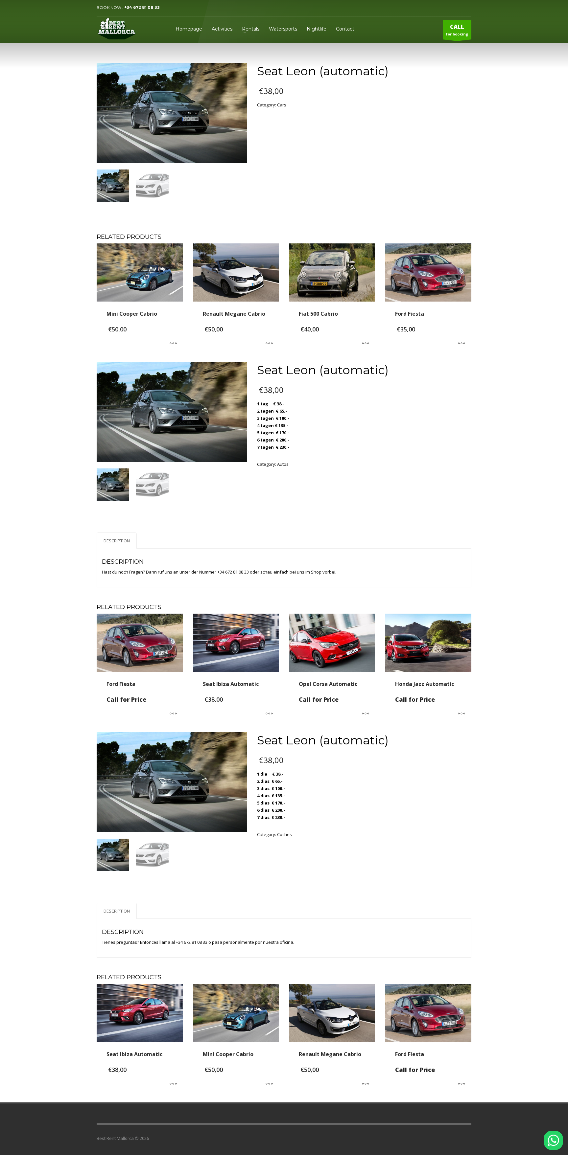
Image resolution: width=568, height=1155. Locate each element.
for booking (457, 29)
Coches (284, 834)
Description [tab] (117, 541)
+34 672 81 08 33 (142, 7)
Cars (281, 105)
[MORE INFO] (173, 343)
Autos (283, 464)
